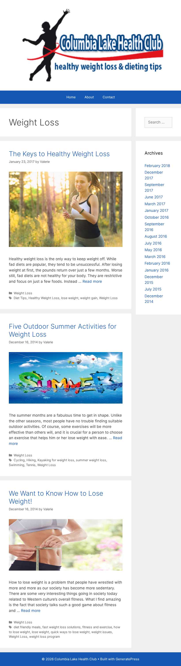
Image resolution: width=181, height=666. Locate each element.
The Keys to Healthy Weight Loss (59, 154)
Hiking (31, 460)
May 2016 (153, 250)
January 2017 (156, 210)
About (89, 97)
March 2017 (155, 204)
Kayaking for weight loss (56, 460)
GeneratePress (127, 659)
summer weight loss (91, 460)
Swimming (16, 465)
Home (71, 97)
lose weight (69, 298)
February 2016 (157, 263)
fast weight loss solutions (61, 627)
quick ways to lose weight (70, 632)
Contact (109, 97)
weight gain (88, 298)
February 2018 (157, 165)
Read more (92, 281)
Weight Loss (23, 293)
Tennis (31, 465)
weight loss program (44, 636)
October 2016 (157, 217)
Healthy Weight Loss (43, 298)
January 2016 (157, 270)
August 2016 (156, 236)
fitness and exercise (97, 627)
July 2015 (153, 289)
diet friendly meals (27, 627)
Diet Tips (20, 298)
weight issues (101, 632)
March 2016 (155, 256)
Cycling (19, 460)
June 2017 (154, 197)
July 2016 (153, 243)
